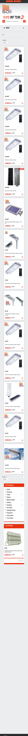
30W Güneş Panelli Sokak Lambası (12, 468)
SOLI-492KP (7, 66)
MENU (7, 28)
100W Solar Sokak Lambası (11, 99)
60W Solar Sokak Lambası (10, 160)
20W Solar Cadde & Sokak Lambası (12, 344)
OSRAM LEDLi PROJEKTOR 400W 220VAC (14, 551)
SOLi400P (6, 548)
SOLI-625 (6, 371)
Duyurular (9, 502)
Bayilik (8, 489)
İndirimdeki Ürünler (11, 510)
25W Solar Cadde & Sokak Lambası (12, 374)
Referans (9, 497)
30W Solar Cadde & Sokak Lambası (12, 406)
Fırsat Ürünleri (10, 518)
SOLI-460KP (7, 156)
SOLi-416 (6, 311)
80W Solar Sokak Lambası (10, 190)
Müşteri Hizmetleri (11, 500)
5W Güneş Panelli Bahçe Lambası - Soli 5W (13, 222)
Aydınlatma (9, 505)
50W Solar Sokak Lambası (10, 129)
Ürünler (8, 494)
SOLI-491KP (7, 96)
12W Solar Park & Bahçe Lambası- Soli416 (12, 314)
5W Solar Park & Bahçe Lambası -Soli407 (14, 253)
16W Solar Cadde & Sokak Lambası (12, 283)
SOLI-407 (6, 250)
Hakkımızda (9, 492)
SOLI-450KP (7, 126)
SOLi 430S (7, 465)
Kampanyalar (10, 513)
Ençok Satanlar (10, 515)
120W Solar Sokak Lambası (11, 69)
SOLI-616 (6, 280)
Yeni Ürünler (9, 507)
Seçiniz (4, 42)
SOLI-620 (6, 341)
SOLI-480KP (7, 187)
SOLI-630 (6, 403)
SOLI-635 (6, 433)
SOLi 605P (7, 219)
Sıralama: (4, 40)
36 (22, 40)
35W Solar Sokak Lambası (10, 436)
